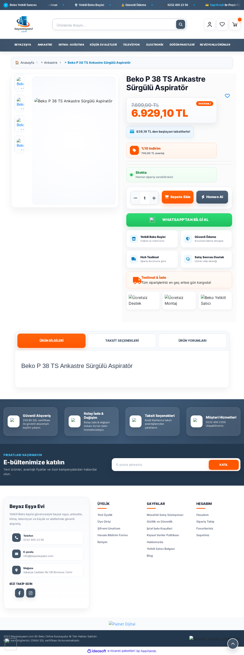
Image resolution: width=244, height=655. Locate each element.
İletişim (102, 542)
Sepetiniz (202, 535)
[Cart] (235, 24)
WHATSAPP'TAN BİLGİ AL (179, 220)
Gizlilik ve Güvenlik (160, 521)
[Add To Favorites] (227, 96)
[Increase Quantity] (153, 198)
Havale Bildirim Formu (112, 535)
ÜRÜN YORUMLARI (192, 340)
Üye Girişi (104, 521)
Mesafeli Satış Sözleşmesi (165, 515)
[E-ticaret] (121, 651)
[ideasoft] (96, 651)
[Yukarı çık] (232, 643)
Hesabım (202, 515)
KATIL (223, 464)
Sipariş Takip (205, 521)
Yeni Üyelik (104, 515)
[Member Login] (209, 24)
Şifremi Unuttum (108, 528)
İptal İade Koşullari (159, 528)
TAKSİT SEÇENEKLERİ (122, 340)
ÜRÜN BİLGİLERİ (52, 340)
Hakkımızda (155, 542)
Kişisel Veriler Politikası (163, 535)
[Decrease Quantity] (135, 198)
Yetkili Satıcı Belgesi (161, 548)
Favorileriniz (204, 528)
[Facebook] (19, 592)
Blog (150, 555)
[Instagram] (30, 592)
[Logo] (23, 24)
